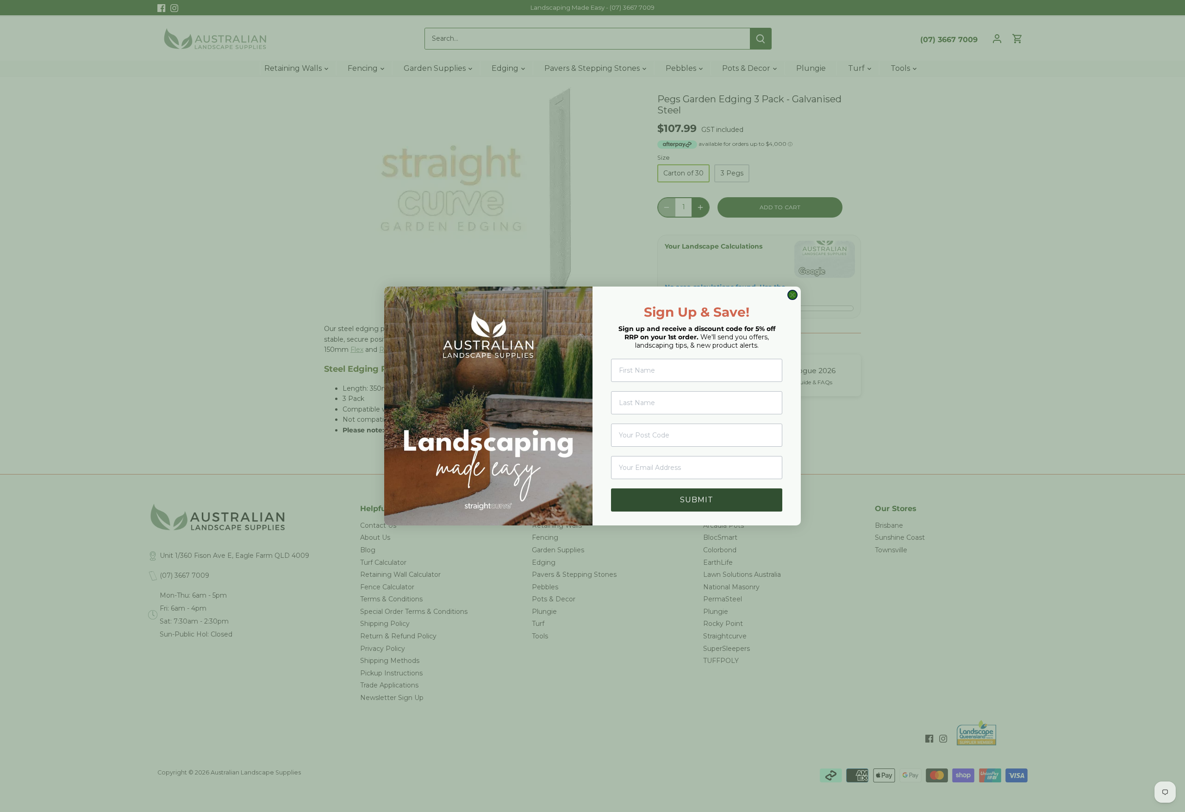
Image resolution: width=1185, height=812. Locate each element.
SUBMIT (696, 499)
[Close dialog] (792, 295)
